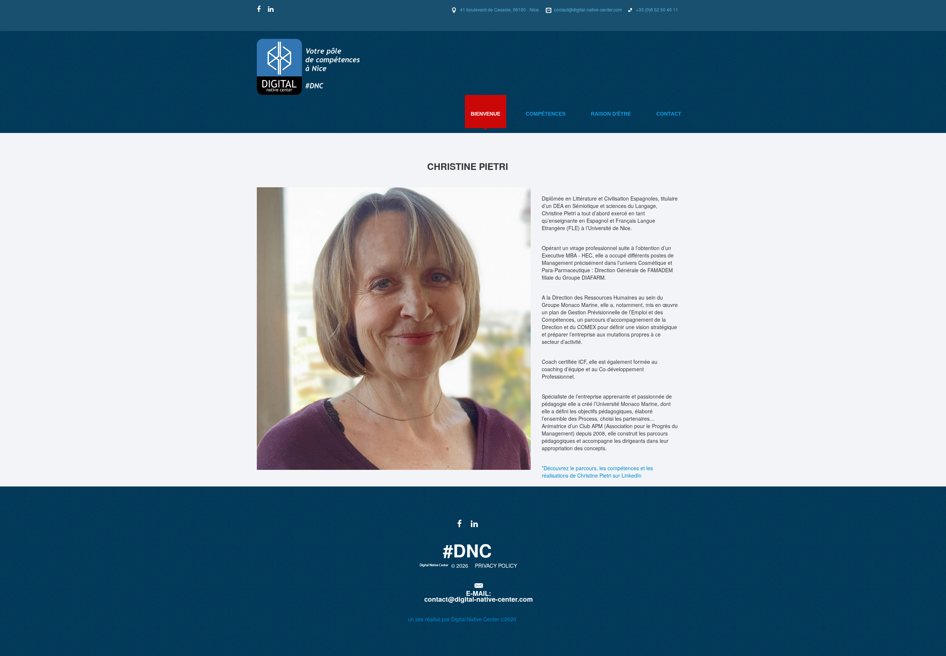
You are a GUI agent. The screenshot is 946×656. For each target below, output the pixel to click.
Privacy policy (496, 565)
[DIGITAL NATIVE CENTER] (319, 65)
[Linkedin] (270, 9)
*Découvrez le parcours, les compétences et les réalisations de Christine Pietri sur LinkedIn (597, 471)
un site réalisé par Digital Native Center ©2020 (462, 619)
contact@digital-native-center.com (588, 9)
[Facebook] (259, 9)
